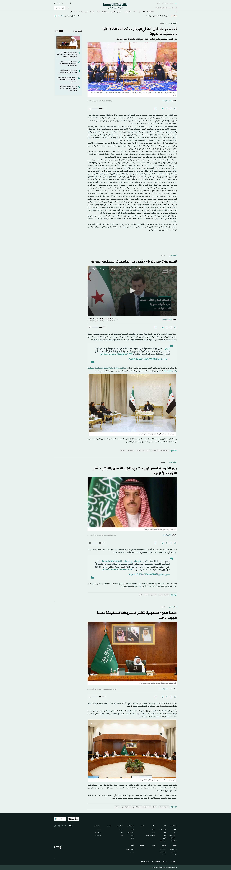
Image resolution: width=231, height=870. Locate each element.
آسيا (165, 835)
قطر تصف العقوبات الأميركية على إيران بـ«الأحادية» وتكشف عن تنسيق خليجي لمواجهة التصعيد (67, 54)
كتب (132, 830)
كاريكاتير (153, 832)
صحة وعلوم (120, 12)
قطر (146, 595)
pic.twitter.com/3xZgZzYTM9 (116, 354)
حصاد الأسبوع (163, 849)
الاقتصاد (134, 12)
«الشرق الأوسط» (167, 101)
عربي (176, 3)
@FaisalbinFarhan (112, 561)
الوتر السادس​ (130, 832)
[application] (132, 291)
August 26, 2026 (136, 359)
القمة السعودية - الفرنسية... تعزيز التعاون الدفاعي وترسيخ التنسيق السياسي (66, 79)
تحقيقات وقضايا (162, 852)
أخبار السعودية (163, 595)
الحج (154, 807)
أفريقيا (164, 838)
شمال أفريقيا (172, 835)
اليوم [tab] (61, 31)
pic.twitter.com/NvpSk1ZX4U (118, 569)
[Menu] (176, 12)
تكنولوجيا (113, 12)
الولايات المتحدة (162, 830)
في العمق (92, 12)
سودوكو (132, 852)
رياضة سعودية (173, 849)
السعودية (131, 450)
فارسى (158, 3)
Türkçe (166, 3)
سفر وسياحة (98, 832)
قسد (138, 450)
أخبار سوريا (146, 450)
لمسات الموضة (98, 835)
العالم (144, 12)
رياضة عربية (174, 852)
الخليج (162, 23)
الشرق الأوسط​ (150, 12)
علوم (122, 832)
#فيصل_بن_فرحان (132, 561)
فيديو (86, 12)
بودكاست (81, 12)
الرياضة (98, 12)
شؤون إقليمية (174, 840)
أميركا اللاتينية (163, 840)
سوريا (123, 450)
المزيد (70, 12)
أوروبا (165, 832)
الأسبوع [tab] (56, 31)
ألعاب (75, 12)
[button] (132, 291)
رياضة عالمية (174, 855)
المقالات (153, 830)
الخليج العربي (137, 807)
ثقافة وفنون (127, 12)
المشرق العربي (172, 838)
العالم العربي (172, 23)
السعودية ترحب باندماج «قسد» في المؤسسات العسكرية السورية (134, 262)
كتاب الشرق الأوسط (150, 835)
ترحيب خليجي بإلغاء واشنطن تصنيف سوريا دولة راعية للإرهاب (68, 71)
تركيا (140, 595)
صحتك (121, 830)
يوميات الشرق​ (105, 12)
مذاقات (99, 830)
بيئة (122, 835)
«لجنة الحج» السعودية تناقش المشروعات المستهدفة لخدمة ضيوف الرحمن (68, 89)
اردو (162, 3)
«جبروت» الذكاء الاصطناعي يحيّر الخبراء (157, 16)
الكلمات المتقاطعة (130, 849)
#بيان (167, 348)
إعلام (132, 838)
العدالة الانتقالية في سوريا (160, 450)
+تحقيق (164, 855)
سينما (132, 835)
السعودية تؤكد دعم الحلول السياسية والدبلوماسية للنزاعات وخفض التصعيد (68, 63)
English (172, 3)
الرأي (139, 12)
